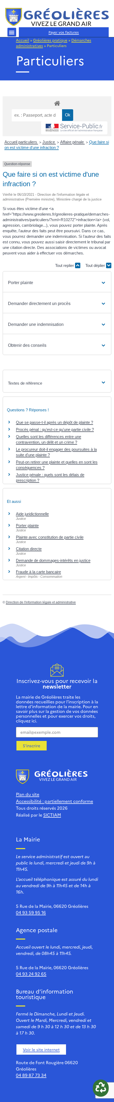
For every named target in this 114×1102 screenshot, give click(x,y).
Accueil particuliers (21, 142)
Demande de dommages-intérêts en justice (53, 560)
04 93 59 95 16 (31, 912)
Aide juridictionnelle (32, 514)
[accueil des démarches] (57, 103)
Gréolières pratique (50, 40)
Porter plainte (27, 525)
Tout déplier (95, 265)
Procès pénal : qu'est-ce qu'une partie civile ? (55, 429)
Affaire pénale (72, 142)
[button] (11, 32)
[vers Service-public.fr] (74, 127)
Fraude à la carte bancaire (38, 572)
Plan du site (27, 794)
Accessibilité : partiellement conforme (54, 801)
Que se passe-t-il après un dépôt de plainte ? (54, 422)
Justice (49, 142)
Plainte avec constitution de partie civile (50, 537)
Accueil (22, 40)
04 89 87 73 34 (31, 1075)
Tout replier (65, 265)
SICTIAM (52, 815)
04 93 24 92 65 (31, 974)
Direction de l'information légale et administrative (41, 602)
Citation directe (29, 549)
